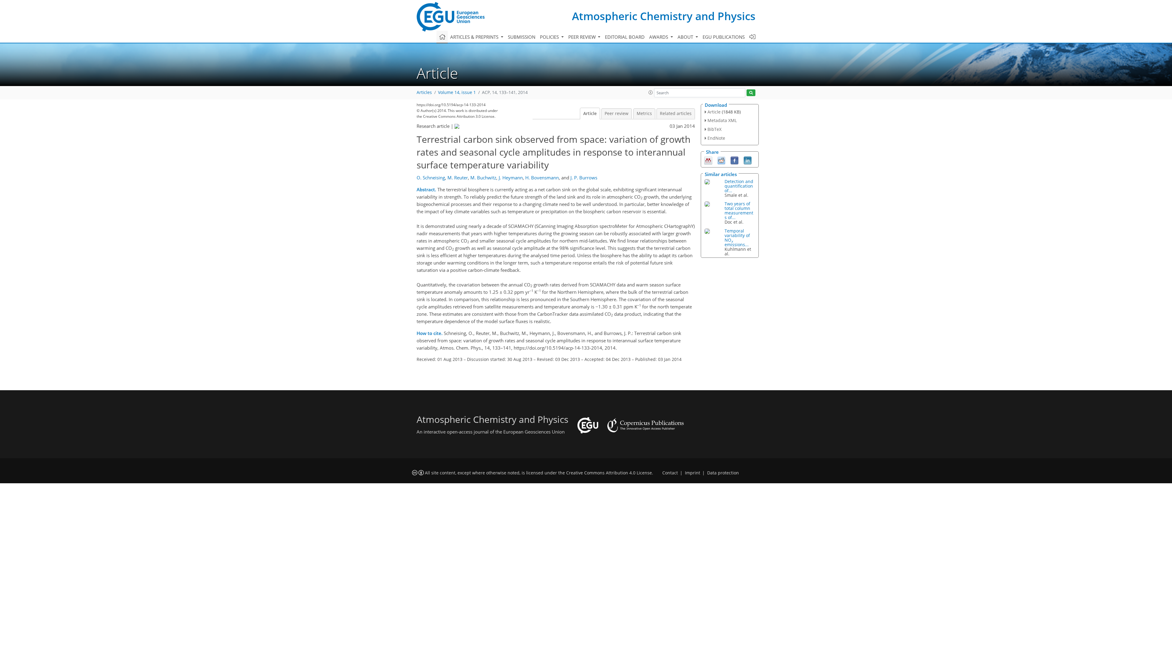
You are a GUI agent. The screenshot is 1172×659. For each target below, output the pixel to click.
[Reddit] (721, 160)
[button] (651, 92)
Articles (424, 92)
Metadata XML (722, 120)
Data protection (723, 473)
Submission (521, 37)
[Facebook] (734, 160)
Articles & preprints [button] (475, 37)
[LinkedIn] (747, 160)
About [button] (686, 37)
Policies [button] (550, 37)
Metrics (644, 113)
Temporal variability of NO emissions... (737, 237)
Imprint (692, 473)
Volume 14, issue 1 (457, 92)
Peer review (616, 113)
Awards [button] (659, 37)
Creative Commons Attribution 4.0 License (609, 473)
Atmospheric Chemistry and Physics (663, 16)
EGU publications (724, 37)
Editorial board (625, 37)
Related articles (676, 113)
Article (590, 113)
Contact (670, 473)
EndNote (716, 138)
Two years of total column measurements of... (739, 210)
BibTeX (714, 129)
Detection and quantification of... (739, 185)
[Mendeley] (708, 160)
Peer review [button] (582, 37)
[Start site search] (751, 92)
